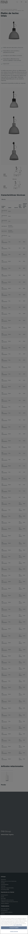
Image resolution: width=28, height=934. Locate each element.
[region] (14, 924)
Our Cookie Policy (17, 924)
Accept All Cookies (14, 927)
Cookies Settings (14, 931)
